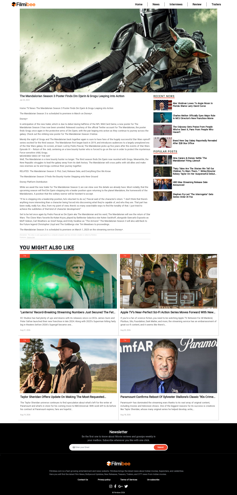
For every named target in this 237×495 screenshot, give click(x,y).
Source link (31, 237)
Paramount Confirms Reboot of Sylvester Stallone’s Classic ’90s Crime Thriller (166, 397)
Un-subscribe (153, 479)
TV (24, 256)
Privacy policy (104, 479)
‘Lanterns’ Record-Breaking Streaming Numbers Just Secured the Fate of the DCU (67, 312)
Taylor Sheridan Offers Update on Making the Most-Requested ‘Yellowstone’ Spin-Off (62, 397)
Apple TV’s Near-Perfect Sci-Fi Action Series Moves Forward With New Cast (166, 312)
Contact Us (83, 479)
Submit (161, 447)
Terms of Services (128, 479)
